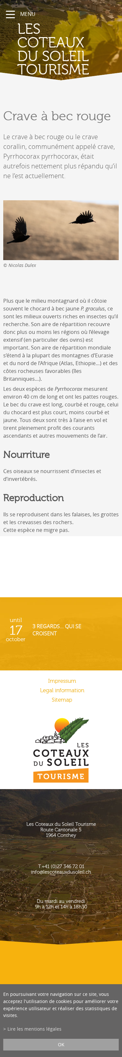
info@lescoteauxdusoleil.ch (61, 872)
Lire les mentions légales (34, 1029)
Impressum (62, 681)
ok (61, 1044)
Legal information (62, 690)
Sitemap (62, 700)
